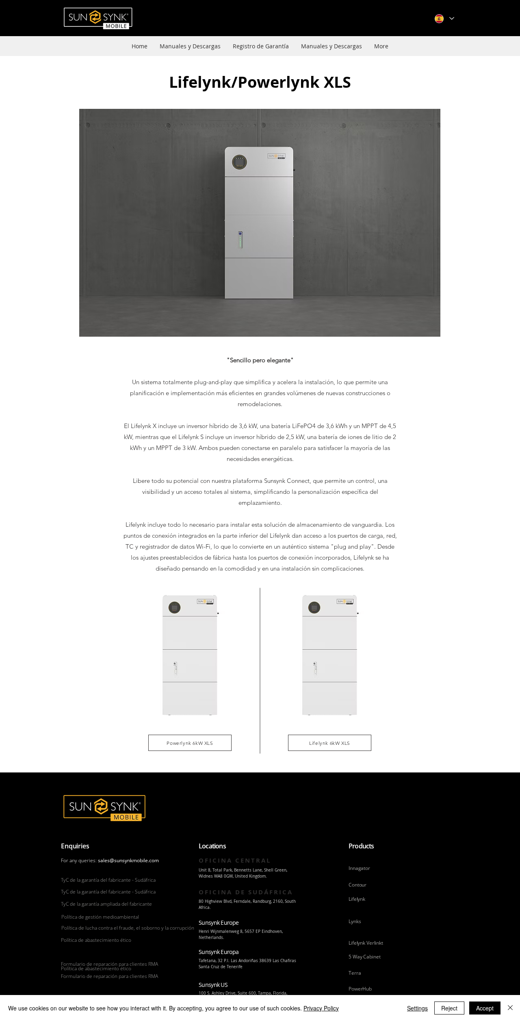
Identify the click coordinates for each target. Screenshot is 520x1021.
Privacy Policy (321, 1008)
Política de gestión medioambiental (100, 916)
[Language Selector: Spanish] (444, 18)
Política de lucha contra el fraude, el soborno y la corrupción (127, 927)
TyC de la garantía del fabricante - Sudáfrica (108, 879)
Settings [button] (417, 1008)
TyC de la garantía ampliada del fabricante (106, 903)
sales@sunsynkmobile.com (128, 860)
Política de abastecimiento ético (96, 940)
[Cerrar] (510, 1008)
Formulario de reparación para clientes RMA (109, 963)
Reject (449, 1008)
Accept (485, 1008)
